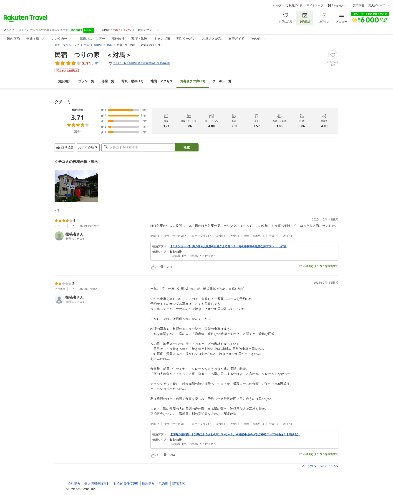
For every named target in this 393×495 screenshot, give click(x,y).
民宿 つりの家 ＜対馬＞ (93, 54)
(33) (192, 81)
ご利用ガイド (294, 5)
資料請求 (178, 483)
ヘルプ (277, 5)
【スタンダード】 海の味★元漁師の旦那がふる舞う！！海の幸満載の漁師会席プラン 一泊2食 (228, 246)
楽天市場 (358, 5)
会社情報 (74, 483)
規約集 (163, 483)
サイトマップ (315, 5)
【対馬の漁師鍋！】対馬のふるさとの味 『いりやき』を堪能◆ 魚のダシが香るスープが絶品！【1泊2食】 (235, 434)
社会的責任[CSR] (126, 483)
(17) (132, 81)
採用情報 (148, 483)
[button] (76, 186)
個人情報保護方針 (97, 483)
